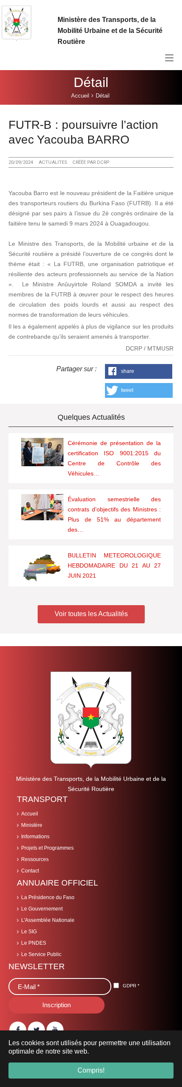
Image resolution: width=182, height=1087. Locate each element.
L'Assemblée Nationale (47, 920)
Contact (30, 871)
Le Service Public (41, 954)
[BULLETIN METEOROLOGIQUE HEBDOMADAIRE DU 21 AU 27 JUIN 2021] (42, 566)
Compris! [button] (91, 1070)
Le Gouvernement (42, 909)
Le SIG (29, 932)
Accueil (29, 814)
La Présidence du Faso (47, 897)
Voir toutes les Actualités (91, 613)
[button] (139, 371)
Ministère (31, 825)
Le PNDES (33, 943)
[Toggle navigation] (169, 58)
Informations (35, 837)
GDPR (131, 985)
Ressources (35, 859)
